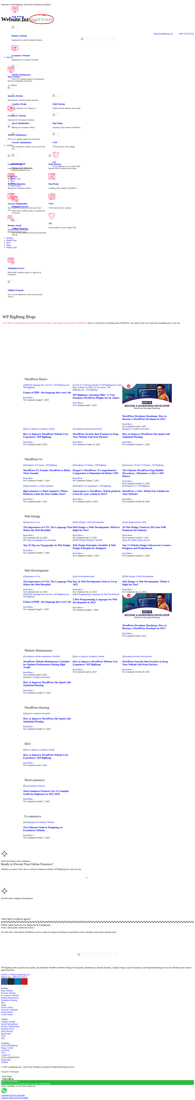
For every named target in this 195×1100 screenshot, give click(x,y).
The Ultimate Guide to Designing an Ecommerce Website (42, 829)
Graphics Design (19, 104)
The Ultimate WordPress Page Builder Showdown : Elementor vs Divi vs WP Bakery (143, 473)
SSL (54, 162)
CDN (55, 142)
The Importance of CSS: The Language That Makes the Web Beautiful (47, 529)
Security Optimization (21, 142)
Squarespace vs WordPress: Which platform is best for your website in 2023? (97, 492)
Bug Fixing (57, 123)
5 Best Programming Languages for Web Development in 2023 (95, 601)
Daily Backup (59, 104)
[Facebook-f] (4, 981)
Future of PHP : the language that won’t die (47, 392)
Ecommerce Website (21, 55)
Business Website (19, 36)
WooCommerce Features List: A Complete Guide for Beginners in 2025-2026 (46, 792)
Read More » (28, 397)
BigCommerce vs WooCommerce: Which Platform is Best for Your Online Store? (45, 492)
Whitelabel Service (16, 268)
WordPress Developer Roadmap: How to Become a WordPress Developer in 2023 (144, 417)
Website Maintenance (21, 75)
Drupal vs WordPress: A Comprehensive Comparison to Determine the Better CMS (95, 472)
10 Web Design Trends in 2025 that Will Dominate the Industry (144, 529)
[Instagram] (11, 981)
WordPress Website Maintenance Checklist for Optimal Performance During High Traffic (46, 664)
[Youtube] (24, 981)
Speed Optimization (20, 123)
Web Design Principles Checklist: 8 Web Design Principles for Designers (94, 547)
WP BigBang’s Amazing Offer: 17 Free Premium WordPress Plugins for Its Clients (96, 396)
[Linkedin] (17, 981)
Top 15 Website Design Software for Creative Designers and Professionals (146, 547)
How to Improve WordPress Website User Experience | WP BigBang (45, 435)
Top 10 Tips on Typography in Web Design (46, 545)
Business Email (18, 164)
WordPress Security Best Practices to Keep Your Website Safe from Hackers (95, 435)
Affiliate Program (15, 290)
